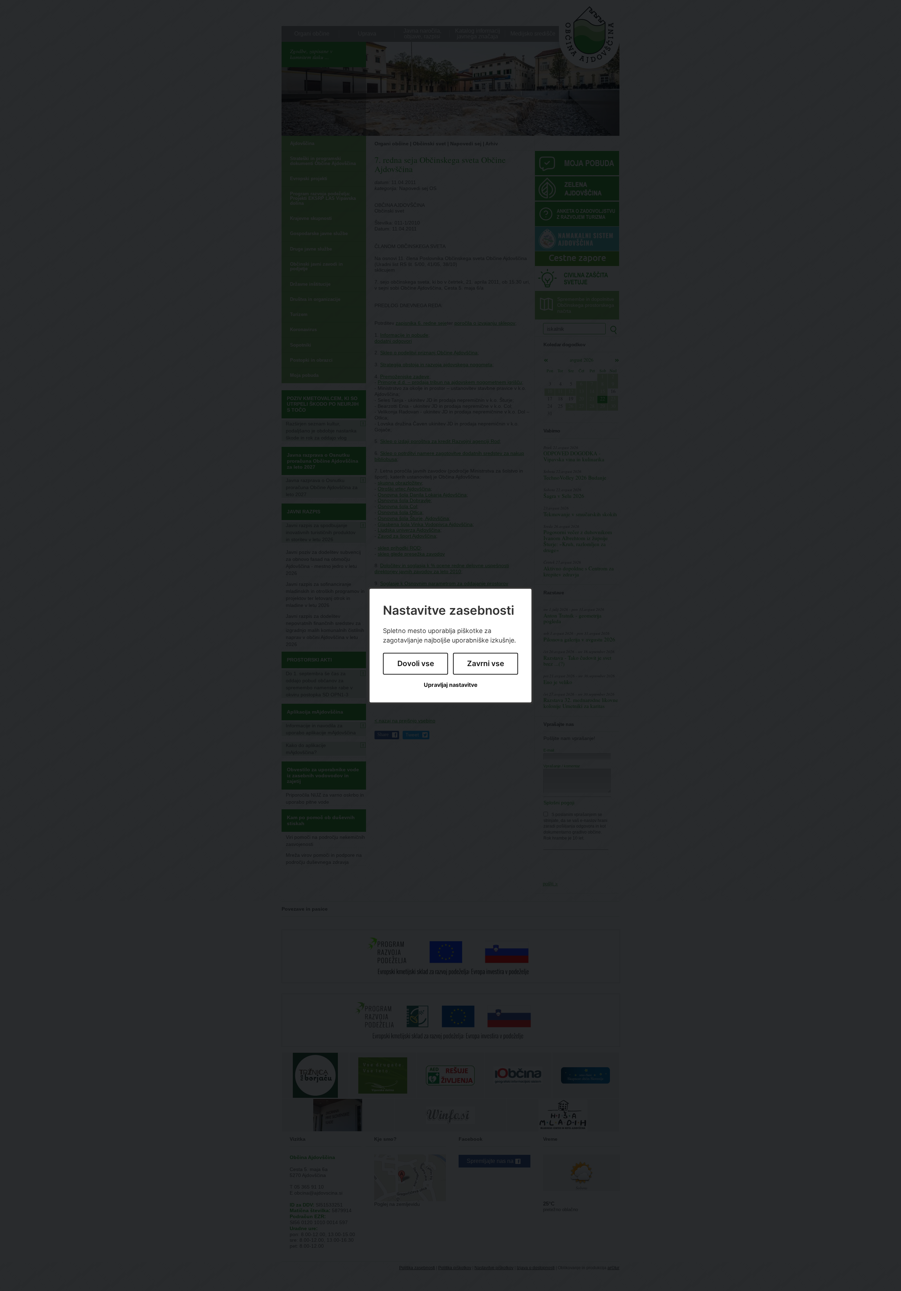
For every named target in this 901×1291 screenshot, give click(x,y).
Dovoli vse (415, 663)
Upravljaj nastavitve (451, 685)
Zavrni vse (485, 663)
